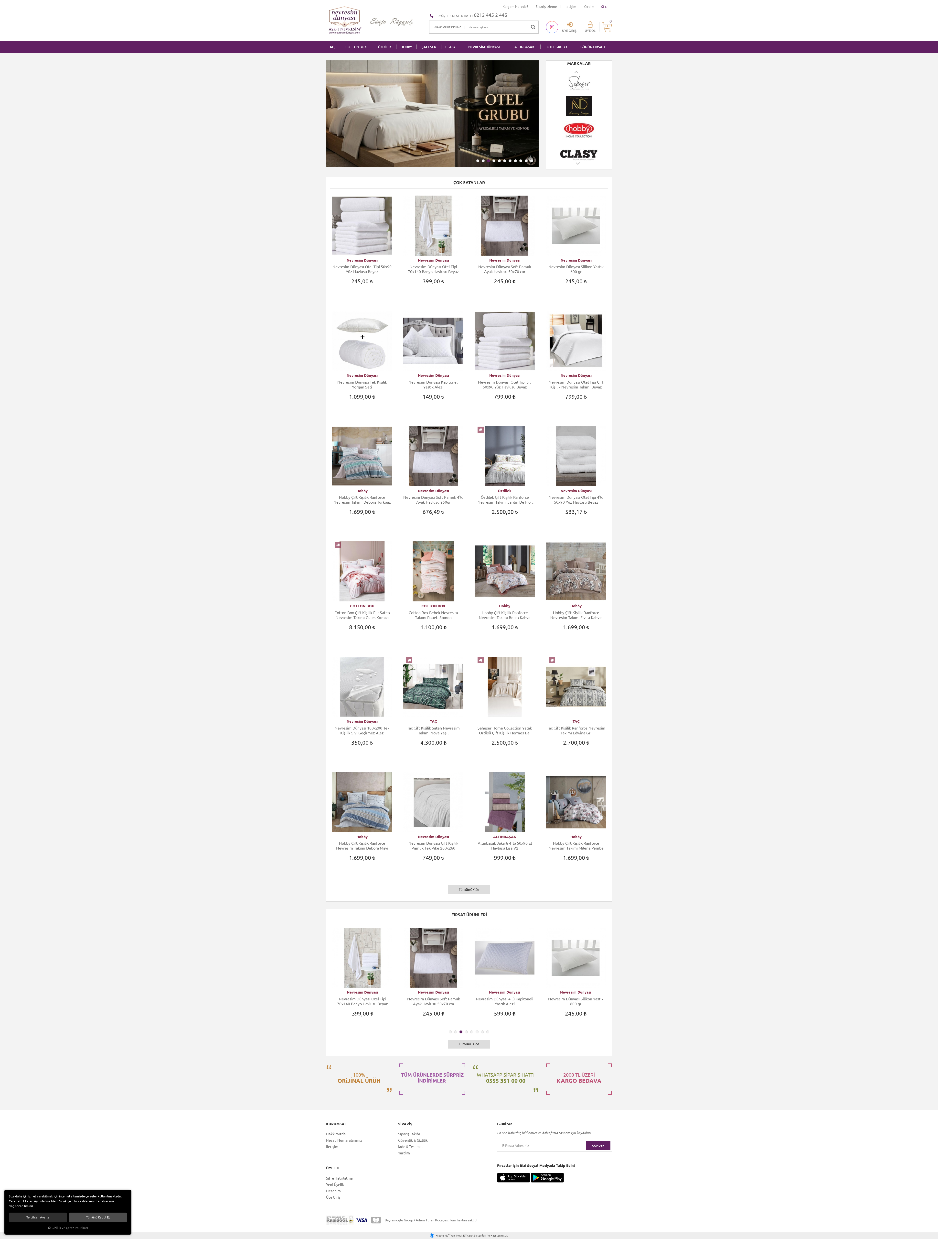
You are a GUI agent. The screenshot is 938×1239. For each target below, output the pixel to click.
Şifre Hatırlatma (339, 1178)
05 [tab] (499, 160)
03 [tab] (488, 160)
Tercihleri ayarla (37, 1217)
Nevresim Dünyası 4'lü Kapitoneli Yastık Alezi (433, 1001)
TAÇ (333, 47)
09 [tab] (520, 160)
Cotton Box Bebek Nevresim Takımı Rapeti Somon (433, 615)
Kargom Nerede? (515, 6)
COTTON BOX (356, 47)
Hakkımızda (336, 1134)
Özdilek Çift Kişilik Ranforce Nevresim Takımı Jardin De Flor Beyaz (505, 500)
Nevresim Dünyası (362, 260)
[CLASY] (578, 130)
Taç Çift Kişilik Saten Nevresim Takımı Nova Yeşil (433, 730)
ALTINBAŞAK (524, 47)
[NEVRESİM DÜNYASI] (578, 82)
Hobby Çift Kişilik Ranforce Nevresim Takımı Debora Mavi (362, 845)
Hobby (362, 491)
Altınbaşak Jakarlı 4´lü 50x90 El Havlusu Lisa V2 (505, 845)
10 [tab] (526, 160)
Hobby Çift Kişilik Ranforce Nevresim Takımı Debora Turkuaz (362, 499)
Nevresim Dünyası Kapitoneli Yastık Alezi (433, 384)
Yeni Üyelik (335, 1185)
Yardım (589, 6)
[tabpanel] (432, 113)
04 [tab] (493, 160)
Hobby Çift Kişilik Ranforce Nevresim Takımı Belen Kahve (505, 615)
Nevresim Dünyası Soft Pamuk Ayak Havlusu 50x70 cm (504, 269)
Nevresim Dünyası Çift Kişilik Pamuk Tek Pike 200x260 (433, 845)
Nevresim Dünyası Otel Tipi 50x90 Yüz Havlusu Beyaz (362, 269)
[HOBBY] (578, 106)
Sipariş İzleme (546, 6)
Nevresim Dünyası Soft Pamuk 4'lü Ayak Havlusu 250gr (433, 499)
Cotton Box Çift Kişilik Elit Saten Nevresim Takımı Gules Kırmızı (362, 615)
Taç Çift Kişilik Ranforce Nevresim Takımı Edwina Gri (576, 730)
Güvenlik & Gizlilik (413, 1140)
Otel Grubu (557, 47)
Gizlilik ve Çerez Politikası (70, 1227)
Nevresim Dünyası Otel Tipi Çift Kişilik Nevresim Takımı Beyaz (576, 384)
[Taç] (578, 153)
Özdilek (505, 491)
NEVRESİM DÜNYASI (484, 47)
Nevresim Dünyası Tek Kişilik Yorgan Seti (362, 384)
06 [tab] (504, 160)
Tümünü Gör (469, 889)
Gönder (598, 1145)
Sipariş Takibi (409, 1134)
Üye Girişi (333, 1197)
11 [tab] (531, 160)
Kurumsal (336, 1124)
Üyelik (332, 1168)
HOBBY (406, 47)
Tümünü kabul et (98, 1217)
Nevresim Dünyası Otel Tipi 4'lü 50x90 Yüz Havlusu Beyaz (576, 499)
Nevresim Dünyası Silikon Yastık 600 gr (576, 269)
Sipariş (405, 1124)
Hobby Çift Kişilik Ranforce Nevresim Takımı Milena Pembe (576, 845)
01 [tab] (477, 160)
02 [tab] (483, 160)
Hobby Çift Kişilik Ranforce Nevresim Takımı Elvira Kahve (576, 615)
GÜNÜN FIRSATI (592, 47)
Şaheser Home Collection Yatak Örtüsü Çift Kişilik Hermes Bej (505, 730)
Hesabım (333, 1191)
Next (578, 166)
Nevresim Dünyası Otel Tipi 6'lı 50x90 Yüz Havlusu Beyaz (505, 384)
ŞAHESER (429, 47)
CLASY (450, 47)
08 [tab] (515, 160)
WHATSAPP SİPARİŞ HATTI (505, 1078)
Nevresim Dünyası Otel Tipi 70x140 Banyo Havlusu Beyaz (433, 269)
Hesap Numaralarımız (344, 1140)
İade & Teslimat (410, 1147)
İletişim (570, 6)
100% (359, 1078)
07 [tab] (510, 160)
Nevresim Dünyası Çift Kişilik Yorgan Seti (576, 1001)
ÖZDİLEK (385, 47)
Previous (577, 72)
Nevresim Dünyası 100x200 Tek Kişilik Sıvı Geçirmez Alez (362, 730)
